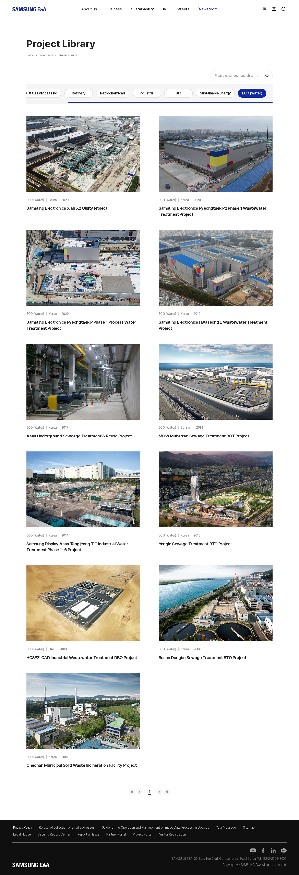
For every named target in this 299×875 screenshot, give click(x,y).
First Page (132, 792)
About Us (89, 9)
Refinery (79, 93)
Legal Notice (22, 834)
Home (30, 55)
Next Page (159, 792)
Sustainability (142, 9)
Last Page (167, 792)
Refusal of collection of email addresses (67, 827)
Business (114, 9)
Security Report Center (54, 834)
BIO (178, 93)
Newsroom (208, 9)
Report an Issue (88, 834)
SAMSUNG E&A (29, 9)
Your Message (226, 827)
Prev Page (139, 792)
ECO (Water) (252, 93)
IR (164, 9)
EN (264, 8)
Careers (183, 9)
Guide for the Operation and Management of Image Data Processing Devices (155, 827)
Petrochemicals (112, 93)
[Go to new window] (253, 850)
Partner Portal (116, 834)
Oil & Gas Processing (40, 93)
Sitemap (249, 827)
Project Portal (142, 834)
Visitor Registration (172, 834)
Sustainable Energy (215, 93)
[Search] (267, 75)
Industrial (147, 93)
